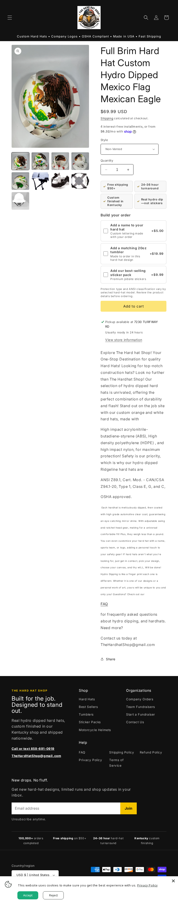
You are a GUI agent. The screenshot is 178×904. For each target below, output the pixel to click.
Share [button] (110, 659)
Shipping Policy (121, 752)
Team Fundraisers (140, 707)
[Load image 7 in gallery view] (60, 181)
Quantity (107, 160)
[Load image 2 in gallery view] (40, 161)
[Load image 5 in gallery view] (20, 181)
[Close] (173, 881)
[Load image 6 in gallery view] (40, 181)
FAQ (104, 604)
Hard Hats (87, 699)
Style (104, 140)
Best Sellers (88, 707)
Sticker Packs (90, 722)
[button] (10, 17)
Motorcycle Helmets (95, 730)
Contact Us (135, 722)
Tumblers (86, 714)
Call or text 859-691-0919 (33, 748)
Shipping (107, 118)
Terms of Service (116, 762)
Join (128, 808)
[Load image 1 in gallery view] (20, 161)
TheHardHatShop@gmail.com (36, 756)
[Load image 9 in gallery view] (20, 201)
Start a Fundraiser (140, 714)
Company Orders (139, 699)
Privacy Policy (90, 760)
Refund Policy (151, 752)
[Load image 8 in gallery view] (80, 181)
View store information (123, 340)
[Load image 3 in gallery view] (60, 161)
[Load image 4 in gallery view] (80, 161)
